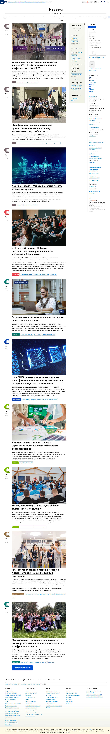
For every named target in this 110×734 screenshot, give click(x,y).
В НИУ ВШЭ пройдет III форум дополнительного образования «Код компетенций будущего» (32, 251)
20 (54, 679)
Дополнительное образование (33, 705)
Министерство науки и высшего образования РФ (93, 691)
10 (28, 679)
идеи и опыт (24, 662)
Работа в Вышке (8, 724)
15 (41, 679)
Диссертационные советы (52, 697)
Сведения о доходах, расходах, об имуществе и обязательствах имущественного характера (13, 711)
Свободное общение (94, 40)
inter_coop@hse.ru (93, 173)
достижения (20, 82)
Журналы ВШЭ (69, 701)
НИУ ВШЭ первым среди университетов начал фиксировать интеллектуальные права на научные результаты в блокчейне (37, 380)
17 (46, 679)
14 (38, 679)
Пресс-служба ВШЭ (94, 180)
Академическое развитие (52, 701)
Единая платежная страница (11, 722)
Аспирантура (28, 703)
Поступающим (92, 29)
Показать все (75, 95)
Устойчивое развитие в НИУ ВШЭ (13, 695)
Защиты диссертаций (50, 699)
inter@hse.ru (92, 162)
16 (43, 679)
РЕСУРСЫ (69, 689)
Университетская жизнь (95, 43)
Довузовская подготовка (31, 693)
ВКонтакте (93, 78)
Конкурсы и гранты (50, 703)
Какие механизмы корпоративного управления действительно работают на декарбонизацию (35, 445)
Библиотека (68, 691)
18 (49, 679)
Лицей (27, 691)
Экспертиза (92, 36)
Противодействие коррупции (12, 708)
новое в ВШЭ (25, 399)
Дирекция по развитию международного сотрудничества (95, 169)
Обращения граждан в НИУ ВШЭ (13, 703)
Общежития (92, 145)
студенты (31, 662)
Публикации (69, 703)
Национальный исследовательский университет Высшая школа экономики (22, 684)
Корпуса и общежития (10, 699)
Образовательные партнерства (33, 712)
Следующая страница (22, 668)
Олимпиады (28, 695)
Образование (92, 31)
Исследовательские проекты (53, 693)
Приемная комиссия (94, 127)
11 (31, 679)
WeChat (93, 84)
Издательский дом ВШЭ (71, 693)
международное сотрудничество (52, 143)
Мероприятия (76, 26)
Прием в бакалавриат (31, 697)
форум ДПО (54, 274)
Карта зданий (92, 176)
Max (92, 91)
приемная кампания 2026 (49, 334)
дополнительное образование (41, 274)
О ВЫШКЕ (8, 689)
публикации (19, 205)
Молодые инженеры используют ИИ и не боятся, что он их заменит (35, 507)
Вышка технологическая (51, 399)
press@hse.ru (92, 186)
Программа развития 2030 (95, 47)
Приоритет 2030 (93, 45)
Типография (69, 697)
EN (97, 1)
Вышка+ (27, 699)
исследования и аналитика (31, 82)
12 (33, 679)
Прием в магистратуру (31, 701)
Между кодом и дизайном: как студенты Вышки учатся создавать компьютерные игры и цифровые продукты (38, 643)
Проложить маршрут (94, 177)
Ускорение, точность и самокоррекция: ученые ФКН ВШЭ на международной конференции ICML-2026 (34, 65)
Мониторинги (49, 695)
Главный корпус (93, 96)
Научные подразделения (51, 691)
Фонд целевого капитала (11, 705)
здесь (91, 729)
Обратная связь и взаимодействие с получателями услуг (34, 715)
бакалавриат (51, 662)
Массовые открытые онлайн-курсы (94, 697)
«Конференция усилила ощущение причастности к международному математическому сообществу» (32, 128)
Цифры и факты (8, 691)
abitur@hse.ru (92, 135)
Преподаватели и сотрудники (12, 697)
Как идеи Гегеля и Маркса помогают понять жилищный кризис (37, 187)
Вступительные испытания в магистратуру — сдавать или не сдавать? (37, 318)
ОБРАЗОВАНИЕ (30, 689)
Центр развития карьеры (31, 708)
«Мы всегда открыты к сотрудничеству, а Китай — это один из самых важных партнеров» (35, 573)
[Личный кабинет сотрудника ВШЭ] (104, 2)
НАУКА (48, 689)
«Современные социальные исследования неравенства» (75, 39)
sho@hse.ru (92, 153)
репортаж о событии (37, 143)
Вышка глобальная (60, 594)
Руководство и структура (11, 693)
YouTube (93, 80)
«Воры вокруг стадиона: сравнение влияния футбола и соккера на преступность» (76, 87)
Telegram (93, 82)
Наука (90, 34)
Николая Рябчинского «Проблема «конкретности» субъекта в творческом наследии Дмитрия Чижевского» (76, 57)
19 (51, 679)
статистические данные (40, 527)
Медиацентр (69, 699)
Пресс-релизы (92, 189)
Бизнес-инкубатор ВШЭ (31, 710)
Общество (92, 38)
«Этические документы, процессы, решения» (76, 73)
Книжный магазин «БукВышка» (73, 695)
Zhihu (92, 89)
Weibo (92, 87)
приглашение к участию (26, 274)
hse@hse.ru (92, 124)
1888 (59, 679)
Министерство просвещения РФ (94, 694)
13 (36, 679)
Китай (13, 597)
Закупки (7, 701)
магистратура (37, 334)
